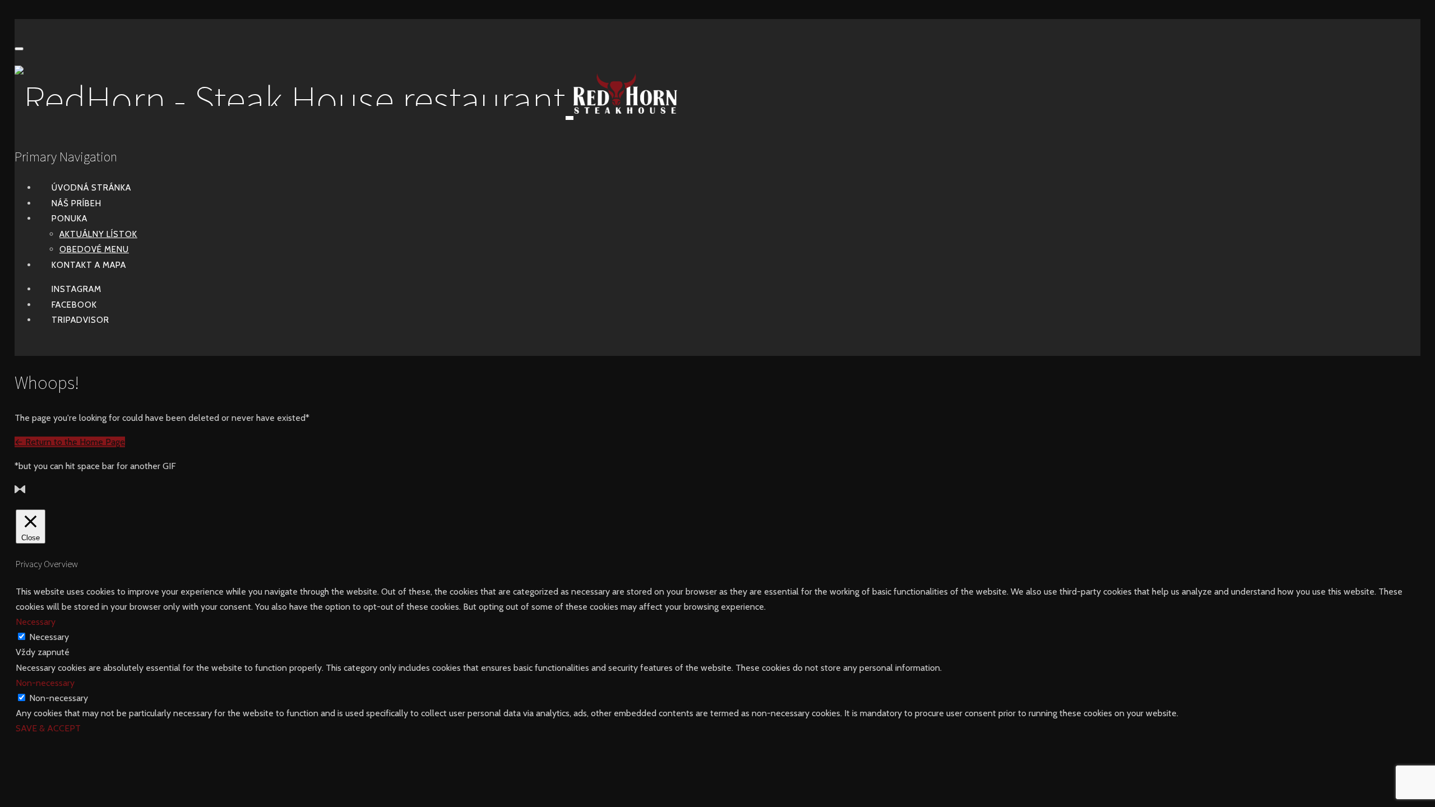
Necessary (49, 637)
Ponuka (69, 219)
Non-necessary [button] (45, 683)
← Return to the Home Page (70, 442)
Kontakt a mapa (89, 265)
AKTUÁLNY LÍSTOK (98, 234)
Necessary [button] (35, 621)
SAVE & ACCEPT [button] (48, 728)
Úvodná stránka (91, 188)
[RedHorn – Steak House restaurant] (346, 99)
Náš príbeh (76, 203)
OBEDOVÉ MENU (94, 249)
